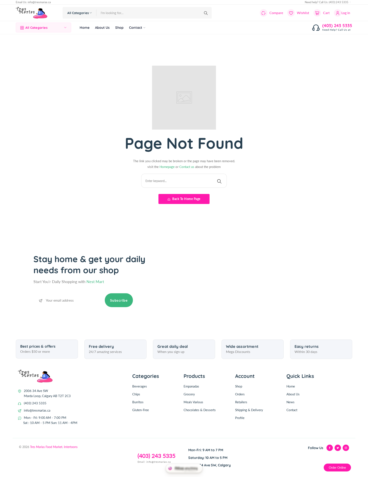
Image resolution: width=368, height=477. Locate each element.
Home (290, 386)
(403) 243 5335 (338, 2)
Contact (291, 410)
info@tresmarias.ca (39, 2)
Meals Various (193, 402)
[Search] (206, 12)
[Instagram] (346, 448)
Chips (136, 394)
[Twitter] (338, 448)
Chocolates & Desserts (200, 410)
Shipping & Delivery (249, 410)
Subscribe (119, 300)
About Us (293, 394)
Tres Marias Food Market (46, 447)
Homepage (167, 167)
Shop (238, 386)
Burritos (138, 402)
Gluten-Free (140, 410)
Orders (240, 394)
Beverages (139, 386)
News (290, 402)
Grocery (189, 394)
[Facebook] (329, 448)
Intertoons (71, 447)
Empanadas (191, 386)
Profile (239, 418)
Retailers (241, 402)
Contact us (187, 167)
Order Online (337, 467)
